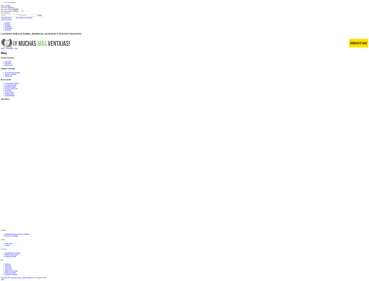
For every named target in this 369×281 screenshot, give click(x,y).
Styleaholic (8, 90)
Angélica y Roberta (10, 74)
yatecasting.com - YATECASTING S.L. (23, 277)
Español (8, 5)
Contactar (7, 264)
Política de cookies (10, 272)
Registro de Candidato (11, 236)
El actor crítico (9, 92)
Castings (7, 23)
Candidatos (8, 26)
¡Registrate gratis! (6, 17)
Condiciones (8, 269)
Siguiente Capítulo (10, 87)
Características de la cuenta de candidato (17, 234)
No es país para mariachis (12, 72)
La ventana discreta (10, 85)
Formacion (8, 30)
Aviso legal (8, 267)
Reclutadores (8, 28)
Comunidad (9, 48)
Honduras (11, 7)
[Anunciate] (358, 47)
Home (3, 48)
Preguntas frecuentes (11, 274)
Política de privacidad (11, 271)
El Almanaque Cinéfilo (12, 83)
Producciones (9, 65)
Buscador (7, 24)
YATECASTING (6, 19)
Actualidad (8, 61)
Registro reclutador (10, 256)
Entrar (40, 15)
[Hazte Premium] (36, 47)
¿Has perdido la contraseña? (24, 17)
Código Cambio (9, 93)
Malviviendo (8, 76)
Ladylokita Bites (10, 95)
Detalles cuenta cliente (11, 254)
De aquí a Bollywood (11, 88)
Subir (2, 279)
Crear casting (9, 243)
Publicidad (8, 265)
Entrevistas (8, 63)
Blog (16, 48)
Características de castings (12, 253)
